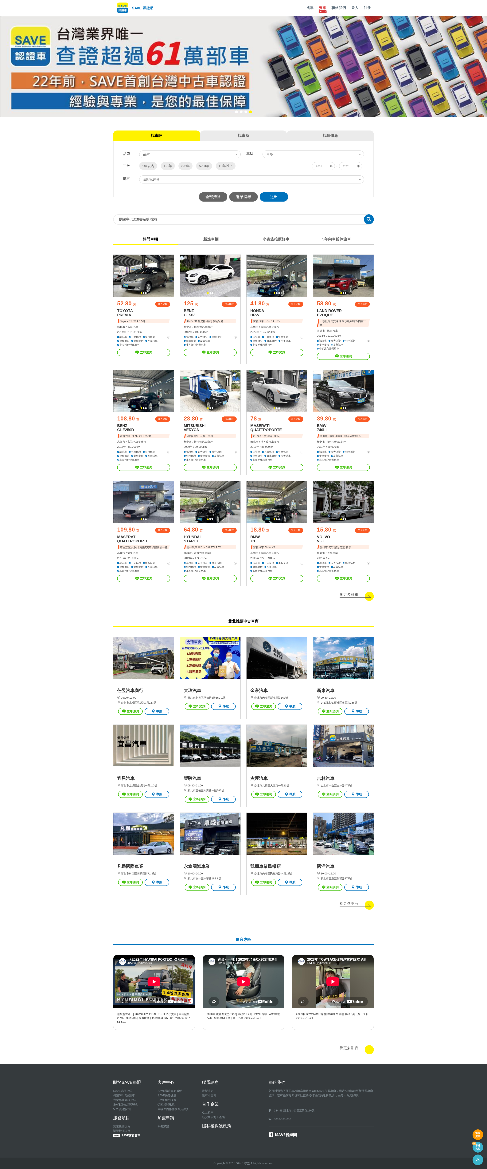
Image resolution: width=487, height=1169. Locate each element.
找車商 (243, 135)
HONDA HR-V (257, 313)
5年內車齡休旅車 (336, 239)
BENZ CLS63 (189, 313)
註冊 (367, 8)
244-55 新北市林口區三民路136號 (294, 1110)
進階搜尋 (243, 197)
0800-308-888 (282, 1119)
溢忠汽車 (332, 330)
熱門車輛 (150, 239)
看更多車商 (349, 903)
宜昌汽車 (126, 778)
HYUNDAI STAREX (192, 539)
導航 (159, 711)
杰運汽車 (259, 778)
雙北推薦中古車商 (243, 621)
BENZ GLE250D (125, 428)
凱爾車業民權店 (265, 866)
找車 (310, 8)
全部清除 (213, 197)
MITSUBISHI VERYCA (195, 428)
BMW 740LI (322, 428)
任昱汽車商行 (130, 690)
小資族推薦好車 (276, 239)
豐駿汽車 (192, 778)
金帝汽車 (259, 690)
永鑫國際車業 (197, 866)
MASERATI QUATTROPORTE (266, 428)
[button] (236, 111)
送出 (274, 197)
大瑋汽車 (192, 690)
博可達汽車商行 (203, 326)
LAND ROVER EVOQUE (329, 313)
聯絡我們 (339, 8)
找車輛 (156, 135)
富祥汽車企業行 (270, 326)
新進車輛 (211, 239)
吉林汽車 (325, 778)
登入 (355, 8)
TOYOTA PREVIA (125, 313)
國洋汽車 (325, 866)
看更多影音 (349, 1048)
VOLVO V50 (323, 539)
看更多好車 (349, 595)
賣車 (322, 8)
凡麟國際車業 (130, 866)
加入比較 (162, 304)
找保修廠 (330, 135)
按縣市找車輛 (151, 179)
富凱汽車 (132, 326)
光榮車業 (332, 553)
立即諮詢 (146, 352)
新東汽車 (325, 690)
